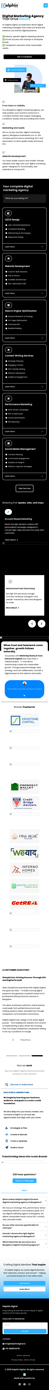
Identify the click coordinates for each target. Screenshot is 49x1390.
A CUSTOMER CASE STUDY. (16, 970)
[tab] (24, 1084)
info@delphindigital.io (15, 1343)
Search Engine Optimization (21, 310)
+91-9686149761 (12, 1348)
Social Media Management (20, 449)
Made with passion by (24, 1378)
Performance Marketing (18, 404)
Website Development (17, 266)
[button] (32, 624)
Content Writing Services (19, 355)
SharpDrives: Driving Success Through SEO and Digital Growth (24, 978)
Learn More (10, 293)
